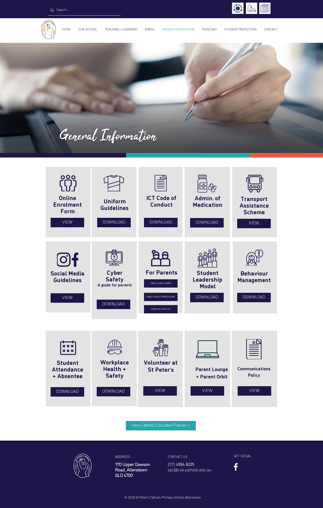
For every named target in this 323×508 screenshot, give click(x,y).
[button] (87, 29)
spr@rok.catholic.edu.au (190, 470)
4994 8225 (185, 465)
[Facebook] (236, 467)
